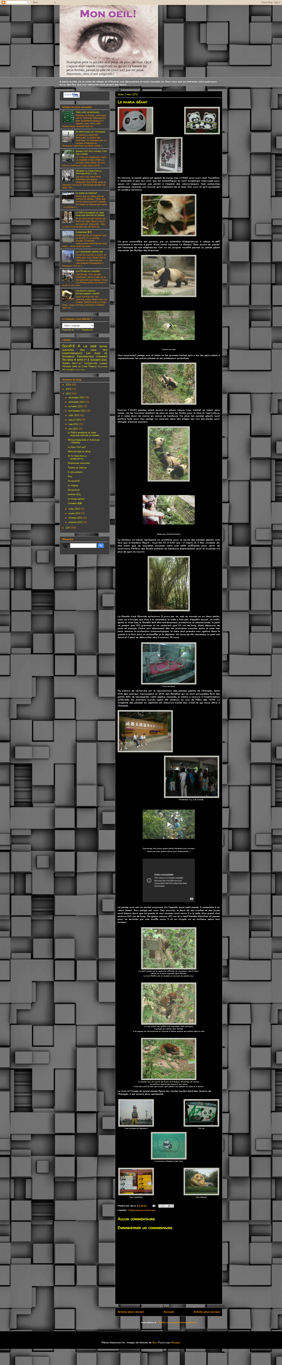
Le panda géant (76, 498)
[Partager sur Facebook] (169, 1206)
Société (68, 345)
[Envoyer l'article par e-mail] (153, 1205)
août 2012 (74, 415)
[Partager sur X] (166, 1206)
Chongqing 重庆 (84, 231)
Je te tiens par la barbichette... (77, 457)
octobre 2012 (76, 406)
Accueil (169, 1311)
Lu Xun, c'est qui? (77, 447)
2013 (68, 389)
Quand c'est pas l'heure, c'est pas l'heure (91, 152)
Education (102, 366)
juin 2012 (74, 424)
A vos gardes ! (75, 472)
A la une (87, 345)
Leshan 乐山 (74, 494)
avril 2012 (74, 508)
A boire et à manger (87, 359)
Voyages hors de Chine (74, 366)
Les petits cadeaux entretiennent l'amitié (88, 292)
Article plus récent (131, 1311)
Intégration (90, 363)
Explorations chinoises (142, 1210)
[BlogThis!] (163, 1206)
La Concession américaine (89, 251)
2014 (69, 384)
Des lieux (88, 350)
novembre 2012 (77, 401)
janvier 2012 (76, 522)
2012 (68, 393)
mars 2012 (75, 513)
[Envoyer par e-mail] (160, 1206)
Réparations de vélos (79, 451)
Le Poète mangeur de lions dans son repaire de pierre (90, 214)
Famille (92, 366)
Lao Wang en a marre (88, 271)
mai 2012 (74, 428)
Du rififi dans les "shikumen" (91, 131)
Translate (87, 329)
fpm (154, 1342)
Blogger (175, 1342)
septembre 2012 (77, 410)
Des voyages (68, 369)
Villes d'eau (79, 369)
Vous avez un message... (88, 112)
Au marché (74, 480)
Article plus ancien (207, 1311)
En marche (74, 489)
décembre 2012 (77, 397)
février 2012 (76, 517)
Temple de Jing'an (77, 467)
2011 (68, 527)
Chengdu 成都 (75, 503)
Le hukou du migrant (86, 192)
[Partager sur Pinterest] (172, 1206)
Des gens (67, 359)
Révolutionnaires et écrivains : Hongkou (84, 441)
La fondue (73, 485)
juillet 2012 (75, 419)
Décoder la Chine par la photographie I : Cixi (89, 172)
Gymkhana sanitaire (79, 463)
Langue (103, 363)
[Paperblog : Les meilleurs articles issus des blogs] (71, 96)
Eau (70, 476)
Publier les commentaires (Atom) (177, 1322)
